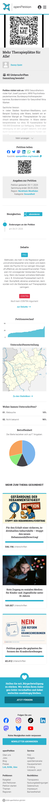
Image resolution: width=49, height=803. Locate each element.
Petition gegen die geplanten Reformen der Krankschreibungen (24, 650)
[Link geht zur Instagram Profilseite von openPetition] (18, 720)
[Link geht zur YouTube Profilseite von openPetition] (30, 728)
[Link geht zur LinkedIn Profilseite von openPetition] (42, 720)
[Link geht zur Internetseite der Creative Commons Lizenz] (4, 800)
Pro (24, 255)
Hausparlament (34, 764)
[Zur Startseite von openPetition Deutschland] (17, 7)
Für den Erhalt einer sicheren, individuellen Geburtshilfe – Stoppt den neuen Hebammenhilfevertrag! (24, 532)
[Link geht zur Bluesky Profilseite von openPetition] (18, 728)
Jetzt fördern (25, 700)
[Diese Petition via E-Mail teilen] (38, 151)
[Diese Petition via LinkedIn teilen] (24, 151)
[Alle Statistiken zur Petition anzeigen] (24, 390)
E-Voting (31, 767)
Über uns (7, 755)
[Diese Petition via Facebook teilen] (9, 151)
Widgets (31, 758)
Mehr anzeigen (23, 138)
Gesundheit (29, 194)
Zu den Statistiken (22, 396)
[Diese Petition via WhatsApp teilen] (29, 151)
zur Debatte (22, 307)
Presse (6, 764)
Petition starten (10, 786)
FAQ (29, 755)
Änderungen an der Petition (22, 224)
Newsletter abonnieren (24, 741)
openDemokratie (34, 761)
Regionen (7, 792)
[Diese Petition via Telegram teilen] (34, 151)
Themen (6, 789)
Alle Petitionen (9, 783)
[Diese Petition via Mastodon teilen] (19, 151)
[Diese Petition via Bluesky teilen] (14, 151)
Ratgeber (7, 780)
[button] (39, 7)
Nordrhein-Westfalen (28, 191)
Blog (5, 761)
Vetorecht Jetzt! (34, 770)
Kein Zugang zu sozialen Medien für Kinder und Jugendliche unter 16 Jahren (24, 592)
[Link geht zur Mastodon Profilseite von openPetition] (6, 728)
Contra (25, 296)
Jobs (5, 758)
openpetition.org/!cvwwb (27, 156)
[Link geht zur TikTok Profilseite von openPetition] (30, 720)
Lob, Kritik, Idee (10, 767)
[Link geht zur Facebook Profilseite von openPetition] (6, 720)
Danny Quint (16, 65)
